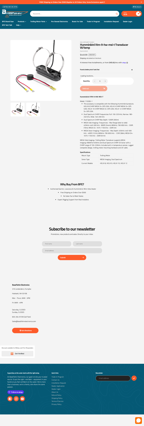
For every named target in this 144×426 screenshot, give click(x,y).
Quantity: (86, 81)
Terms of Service (57, 401)
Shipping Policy (57, 398)
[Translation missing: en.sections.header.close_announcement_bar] (141, 2)
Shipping (83, 58)
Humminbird (84, 51)
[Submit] (134, 378)
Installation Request (59, 383)
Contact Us (55, 380)
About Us (55, 392)
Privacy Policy (56, 404)
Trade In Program (58, 377)
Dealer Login (56, 389)
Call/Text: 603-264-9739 (10, 7)
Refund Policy (56, 395)
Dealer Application (58, 386)
